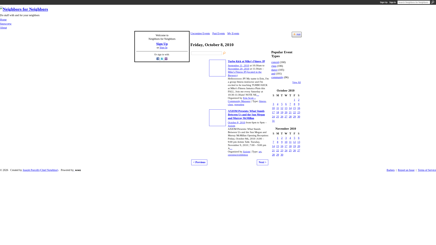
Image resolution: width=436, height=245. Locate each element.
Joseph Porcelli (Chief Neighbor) (40, 170)
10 (273, 108)
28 (290, 116)
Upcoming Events (200, 33)
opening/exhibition (238, 154)
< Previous (199, 162)
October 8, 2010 (236, 122)
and (273, 73)
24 (273, 116)
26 (282, 116)
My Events (233, 33)
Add (298, 34)
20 (286, 112)
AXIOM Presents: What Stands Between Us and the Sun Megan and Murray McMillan (246, 115)
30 (298, 116)
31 (273, 120)
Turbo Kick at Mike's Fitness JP (246, 61)
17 (273, 112)
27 (286, 116)
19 (282, 112)
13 (286, 108)
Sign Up (383, 2)
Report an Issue (406, 170)
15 (294, 108)
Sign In (392, 2)
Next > (262, 162)
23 (298, 112)
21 (290, 112)
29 (294, 116)
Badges (391, 170)
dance (274, 69)
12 (282, 108)
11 (277, 108)
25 (277, 116)
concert (275, 62)
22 (294, 112)
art (260, 151)
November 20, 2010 (238, 68)
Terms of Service (427, 170)
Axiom (231, 125)
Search (432, 2)
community (277, 77)
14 (290, 108)
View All (296, 82)
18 (277, 112)
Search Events (224, 53)
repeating (239, 104)
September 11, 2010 (238, 65)
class (230, 104)
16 (298, 108)
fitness (262, 101)
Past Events (218, 33)
